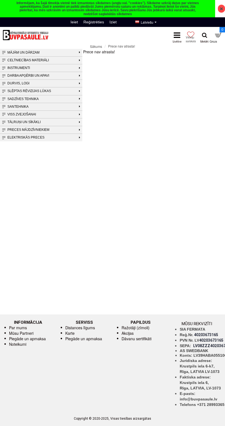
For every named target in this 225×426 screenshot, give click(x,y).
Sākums (96, 46)
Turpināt (218, 56)
